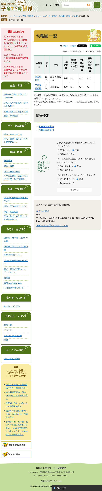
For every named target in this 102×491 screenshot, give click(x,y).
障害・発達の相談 (12, 171)
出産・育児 (16, 85)
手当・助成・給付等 (13, 134)
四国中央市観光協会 (13, 283)
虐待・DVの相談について (15, 206)
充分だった (65, 150)
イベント (8, 330)
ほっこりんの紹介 (16, 350)
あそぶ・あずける (43, 16)
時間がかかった (67, 183)
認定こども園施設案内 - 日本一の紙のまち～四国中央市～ (17, 414)
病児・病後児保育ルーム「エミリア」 (15, 271)
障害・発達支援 (11, 212)
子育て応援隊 (27, 16)
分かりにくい (66, 170)
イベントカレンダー (13, 335)
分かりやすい (66, 166)
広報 (6, 340)
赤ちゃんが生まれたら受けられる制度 (16, 104)
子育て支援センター (13, 255)
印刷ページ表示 (69, 46)
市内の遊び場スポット (14, 288)
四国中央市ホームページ (51, 481)
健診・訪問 (9, 166)
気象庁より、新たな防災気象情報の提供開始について (15, 73)
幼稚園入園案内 (46, 126)
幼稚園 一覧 (14, 20)
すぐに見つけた (67, 179)
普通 (77, 150)
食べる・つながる (16, 297)
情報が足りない (67, 154)
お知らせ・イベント (16, 316)
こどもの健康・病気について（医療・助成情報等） (16, 177)
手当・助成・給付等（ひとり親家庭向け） (16, 140)
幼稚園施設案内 (46, 130)
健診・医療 (16, 152)
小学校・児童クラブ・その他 (16, 248)
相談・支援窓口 (11, 116)
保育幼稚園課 (42, 211)
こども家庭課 (59, 468)
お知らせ (8, 325)
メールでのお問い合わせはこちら (52, 225)
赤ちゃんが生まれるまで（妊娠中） (15, 96)
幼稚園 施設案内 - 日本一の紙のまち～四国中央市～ (17, 395)
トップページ (14, 16)
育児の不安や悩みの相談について (16, 199)
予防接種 (8, 160)
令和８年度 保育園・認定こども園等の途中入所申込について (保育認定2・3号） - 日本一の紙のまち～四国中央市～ (17, 428)
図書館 (7, 278)
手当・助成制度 (16, 126)
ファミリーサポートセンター (16, 262)
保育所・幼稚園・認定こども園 (65, 16)
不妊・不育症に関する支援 (16, 111)
